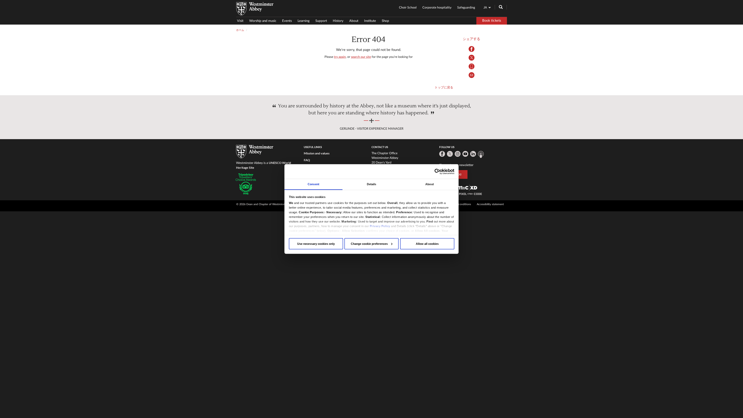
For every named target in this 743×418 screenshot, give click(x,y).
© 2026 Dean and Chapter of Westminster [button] (261, 204)
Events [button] (287, 20)
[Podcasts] (481, 154)
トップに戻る (444, 87)
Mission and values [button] (317, 153)
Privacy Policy (380, 226)
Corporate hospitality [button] (436, 7)
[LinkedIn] (473, 154)
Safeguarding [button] (466, 7)
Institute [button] (370, 20)
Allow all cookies (427, 243)
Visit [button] (240, 20)
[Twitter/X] (450, 154)
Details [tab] (371, 184)
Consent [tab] (313, 184)
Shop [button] (385, 20)
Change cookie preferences (369, 243)
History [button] (338, 20)
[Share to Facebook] (472, 49)
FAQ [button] (307, 160)
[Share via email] (472, 75)
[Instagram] (458, 154)
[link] (467, 187)
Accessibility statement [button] (490, 204)
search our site (361, 56)
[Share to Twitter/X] (472, 58)
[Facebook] (442, 154)
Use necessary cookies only (316, 243)
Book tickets (491, 20)
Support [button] (321, 20)
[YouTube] (465, 154)
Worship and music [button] (262, 20)
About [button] (353, 20)
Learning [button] (304, 20)
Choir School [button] (408, 7)
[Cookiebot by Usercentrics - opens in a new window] (437, 171)
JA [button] (485, 7)
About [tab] (429, 184)
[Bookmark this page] (472, 66)
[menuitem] (241, 20)
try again (340, 56)
